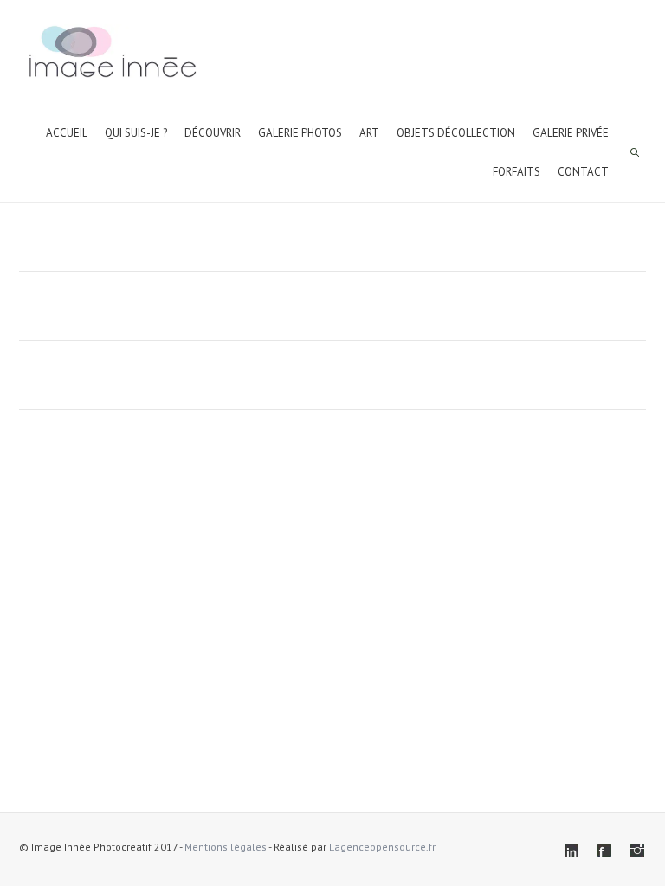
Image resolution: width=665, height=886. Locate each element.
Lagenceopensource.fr (382, 846)
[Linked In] (571, 850)
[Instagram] (637, 850)
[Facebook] (604, 850)
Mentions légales (225, 846)
